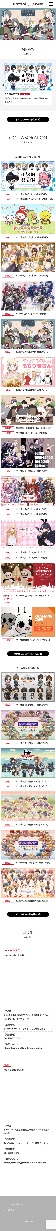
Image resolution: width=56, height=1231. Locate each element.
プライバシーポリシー (12, 1204)
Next (52, 85)
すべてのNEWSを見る (26, 119)
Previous (4, 85)
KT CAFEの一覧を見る (26, 914)
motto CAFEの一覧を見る (26, 653)
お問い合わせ (8, 1210)
